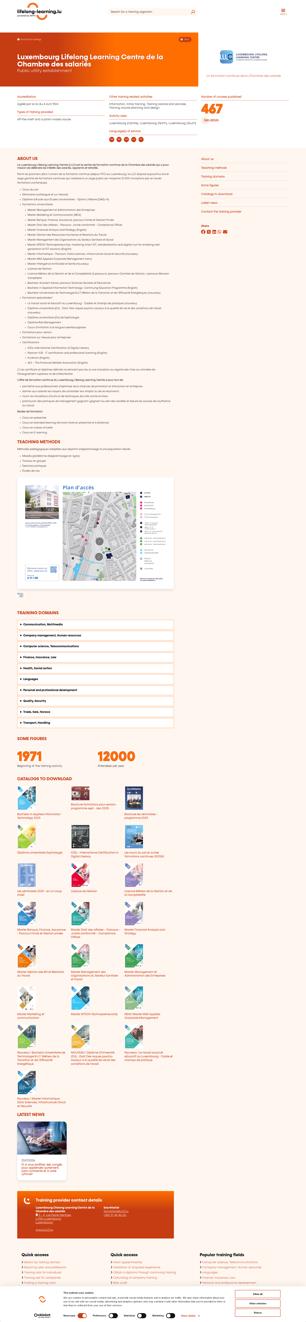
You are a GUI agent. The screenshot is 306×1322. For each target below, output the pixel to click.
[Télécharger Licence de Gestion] (95, 875)
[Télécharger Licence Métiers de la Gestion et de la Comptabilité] (149, 875)
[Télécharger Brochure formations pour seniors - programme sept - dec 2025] (95, 793)
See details (211, 120)
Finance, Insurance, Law (39, 657)
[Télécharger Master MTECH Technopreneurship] (95, 998)
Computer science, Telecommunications (51, 646)
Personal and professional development (50, 690)
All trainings (35, 39)
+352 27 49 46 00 (115, 1215)
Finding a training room (40, 1283)
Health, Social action (37, 668)
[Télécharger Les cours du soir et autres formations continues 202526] (149, 836)
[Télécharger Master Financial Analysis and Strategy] (149, 913)
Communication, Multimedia (43, 624)
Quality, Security (34, 701)
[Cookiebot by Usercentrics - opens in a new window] (42, 1315)
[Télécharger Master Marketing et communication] (42, 998)
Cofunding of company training (135, 1277)
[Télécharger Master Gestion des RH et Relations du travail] (42, 956)
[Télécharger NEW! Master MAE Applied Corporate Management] (149, 998)
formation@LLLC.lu (116, 1211)
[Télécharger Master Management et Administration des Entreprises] (149, 956)
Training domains (213, 176)
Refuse (258, 1312)
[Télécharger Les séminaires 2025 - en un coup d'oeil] (42, 875)
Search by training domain (42, 1262)
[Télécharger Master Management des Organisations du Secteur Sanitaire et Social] (95, 956)
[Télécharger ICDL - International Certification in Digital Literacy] (95, 836)
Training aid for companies (42, 1277)
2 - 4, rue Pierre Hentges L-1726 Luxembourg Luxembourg (53, 1219)
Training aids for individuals (42, 1272)
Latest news (209, 203)
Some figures (210, 185)
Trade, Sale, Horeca (36, 712)
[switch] (113, 1315)
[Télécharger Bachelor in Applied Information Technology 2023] (42, 798)
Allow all (257, 1294)
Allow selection (257, 1303)
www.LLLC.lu (44, 1230)
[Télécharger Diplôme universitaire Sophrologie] (42, 836)
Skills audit (120, 1283)
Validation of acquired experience (136, 1267)
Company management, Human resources (52, 635)
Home (23, 39)
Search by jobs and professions (45, 1267)
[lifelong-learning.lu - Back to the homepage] (39, 12)
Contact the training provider (221, 211)
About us (207, 159)
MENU (283, 14)
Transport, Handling (36, 722)
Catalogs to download (216, 194)
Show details (188, 1315)
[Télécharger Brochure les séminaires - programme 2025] (149, 798)
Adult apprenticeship (127, 1262)
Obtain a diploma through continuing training (144, 1272)
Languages (30, 679)
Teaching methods (214, 168)
